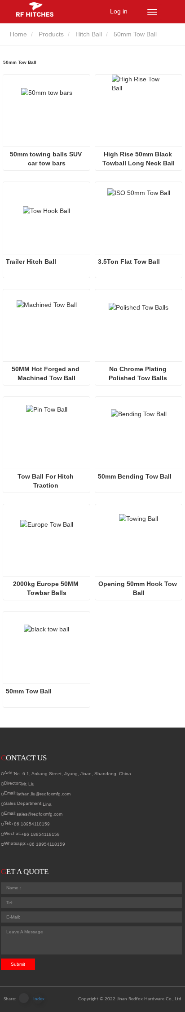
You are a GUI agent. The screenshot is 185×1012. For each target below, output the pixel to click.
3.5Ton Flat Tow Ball (129, 261)
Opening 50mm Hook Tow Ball (138, 588)
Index (38, 999)
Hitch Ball (88, 34)
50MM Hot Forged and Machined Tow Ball (46, 373)
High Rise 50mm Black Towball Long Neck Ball (138, 159)
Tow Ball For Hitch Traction (46, 481)
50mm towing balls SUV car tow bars (47, 159)
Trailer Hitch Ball (32, 261)
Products (51, 34)
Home (17, 34)
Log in (119, 11)
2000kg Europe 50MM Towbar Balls (46, 588)
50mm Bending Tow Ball (135, 476)
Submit (18, 964)
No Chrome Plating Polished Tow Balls (139, 373)
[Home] (43, 9)
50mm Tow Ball (29, 691)
